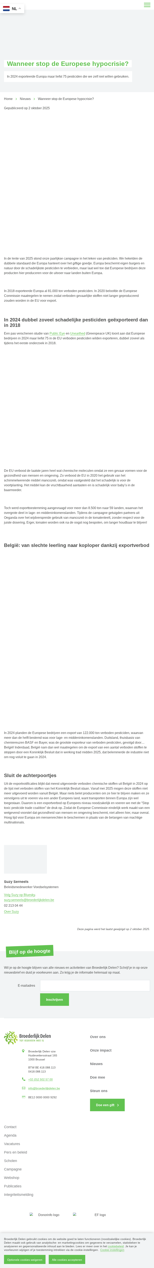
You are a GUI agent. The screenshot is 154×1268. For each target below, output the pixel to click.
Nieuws (25, 99)
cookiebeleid (116, 1246)
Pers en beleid (15, 1152)
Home (8, 99)
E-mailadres (26, 985)
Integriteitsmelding (18, 1195)
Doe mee (97, 1077)
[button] (147, 5)
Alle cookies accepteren (67, 1259)
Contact (10, 1127)
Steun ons (98, 1091)
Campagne (13, 1169)
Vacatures (12, 1144)
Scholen (10, 1161)
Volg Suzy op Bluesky (19, 895)
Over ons (98, 1037)
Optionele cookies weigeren (24, 1259)
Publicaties (12, 1186)
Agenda (10, 1135)
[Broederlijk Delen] (27, 1037)
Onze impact (100, 1050)
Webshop (11, 1178)
